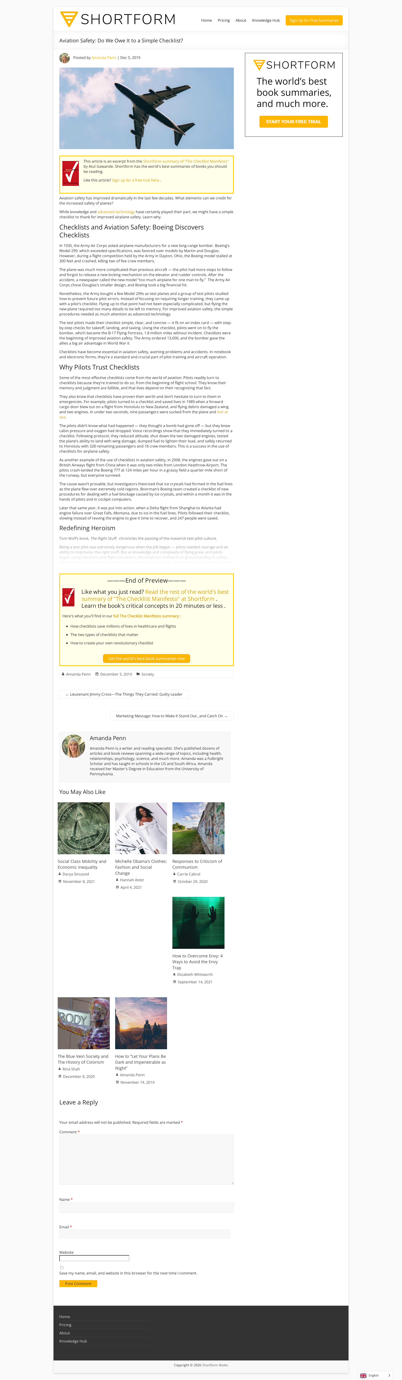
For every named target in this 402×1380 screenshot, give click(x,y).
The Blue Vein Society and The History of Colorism (83, 1059)
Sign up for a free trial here (136, 180)
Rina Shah (71, 1069)
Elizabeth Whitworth (195, 974)
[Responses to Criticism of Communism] (198, 804)
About (241, 20)
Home (206, 20)
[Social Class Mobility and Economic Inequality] (84, 804)
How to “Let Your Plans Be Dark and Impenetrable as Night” (140, 1062)
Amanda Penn (104, 57)
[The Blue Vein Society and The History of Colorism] (84, 999)
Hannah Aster (132, 879)
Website (66, 1252)
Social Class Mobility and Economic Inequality (82, 864)
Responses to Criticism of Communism (197, 864)
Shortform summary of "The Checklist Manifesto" (186, 161)
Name (66, 1199)
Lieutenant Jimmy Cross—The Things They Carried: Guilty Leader (124, 694)
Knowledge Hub (266, 20)
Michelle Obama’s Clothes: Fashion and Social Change (141, 867)
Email (65, 1227)
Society (147, 674)
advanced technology (116, 211)
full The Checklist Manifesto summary (147, 615)
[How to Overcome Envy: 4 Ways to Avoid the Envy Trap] (198, 899)
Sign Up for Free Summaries (314, 20)
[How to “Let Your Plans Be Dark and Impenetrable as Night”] (141, 999)
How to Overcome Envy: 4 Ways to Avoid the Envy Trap (197, 961)
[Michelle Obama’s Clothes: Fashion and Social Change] (141, 804)
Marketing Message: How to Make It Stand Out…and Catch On (172, 715)
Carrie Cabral (188, 874)
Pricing (224, 20)
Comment (69, 1131)
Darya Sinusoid (76, 874)
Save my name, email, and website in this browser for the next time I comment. (128, 1273)
